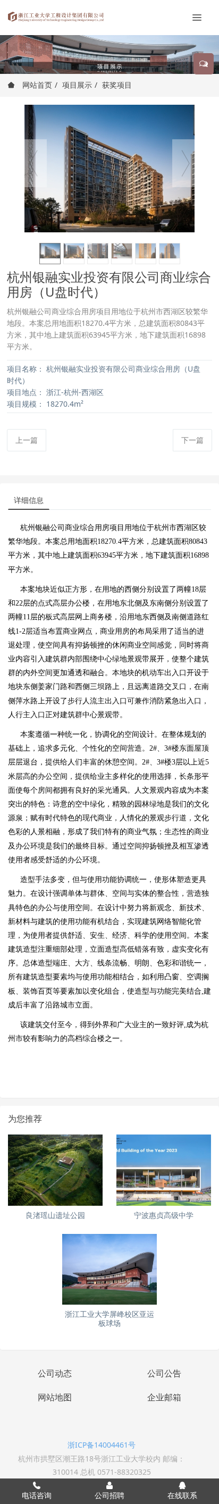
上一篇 (26, 440)
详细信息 (29, 500)
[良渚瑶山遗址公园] (55, 1170)
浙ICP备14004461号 (102, 1445)
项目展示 (77, 85)
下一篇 (192, 440)
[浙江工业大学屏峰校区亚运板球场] (109, 1269)
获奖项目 (117, 85)
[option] (109, 168)
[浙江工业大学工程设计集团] (56, 16)
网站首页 (36, 85)
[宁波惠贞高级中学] (163, 1170)
